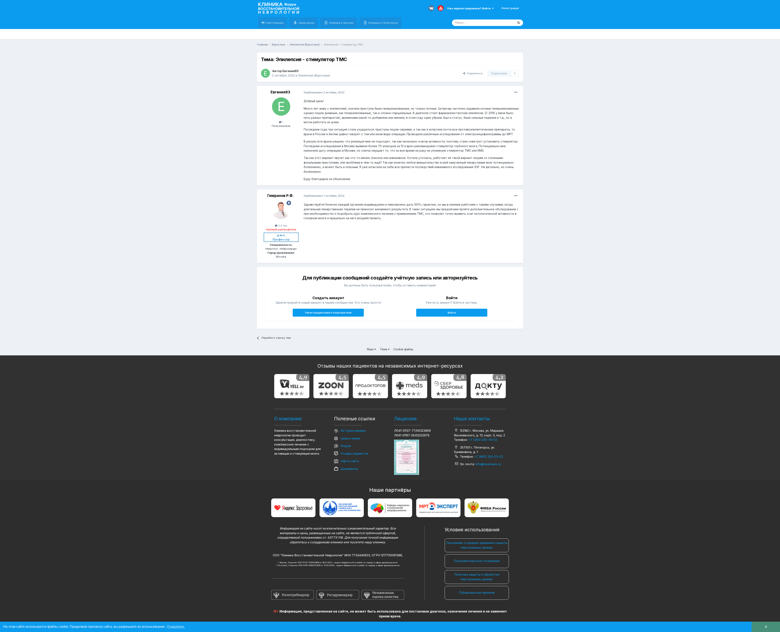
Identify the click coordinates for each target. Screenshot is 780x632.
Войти (452, 312)
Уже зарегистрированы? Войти (469, 8)
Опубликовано (324, 92)
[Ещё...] (516, 92)
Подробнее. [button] (176, 626)
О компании (288, 419)
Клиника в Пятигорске (383, 22)
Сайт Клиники (274, 22)
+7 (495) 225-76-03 (482, 440)
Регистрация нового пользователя (328, 312)
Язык (370, 349)
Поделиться (473, 73)
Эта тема (503, 22)
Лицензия (405, 419)
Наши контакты (472, 419)
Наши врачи (306, 22)
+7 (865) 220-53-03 (488, 456)
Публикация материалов (477, 592)
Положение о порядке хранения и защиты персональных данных (476, 545)
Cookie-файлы (403, 349)
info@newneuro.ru (488, 464)
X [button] (766, 626)
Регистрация (510, 8)
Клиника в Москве (341, 22)
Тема (384, 349)
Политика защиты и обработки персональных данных (476, 577)
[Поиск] (518, 22)
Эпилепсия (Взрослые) (314, 75)
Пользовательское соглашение (477, 561)
